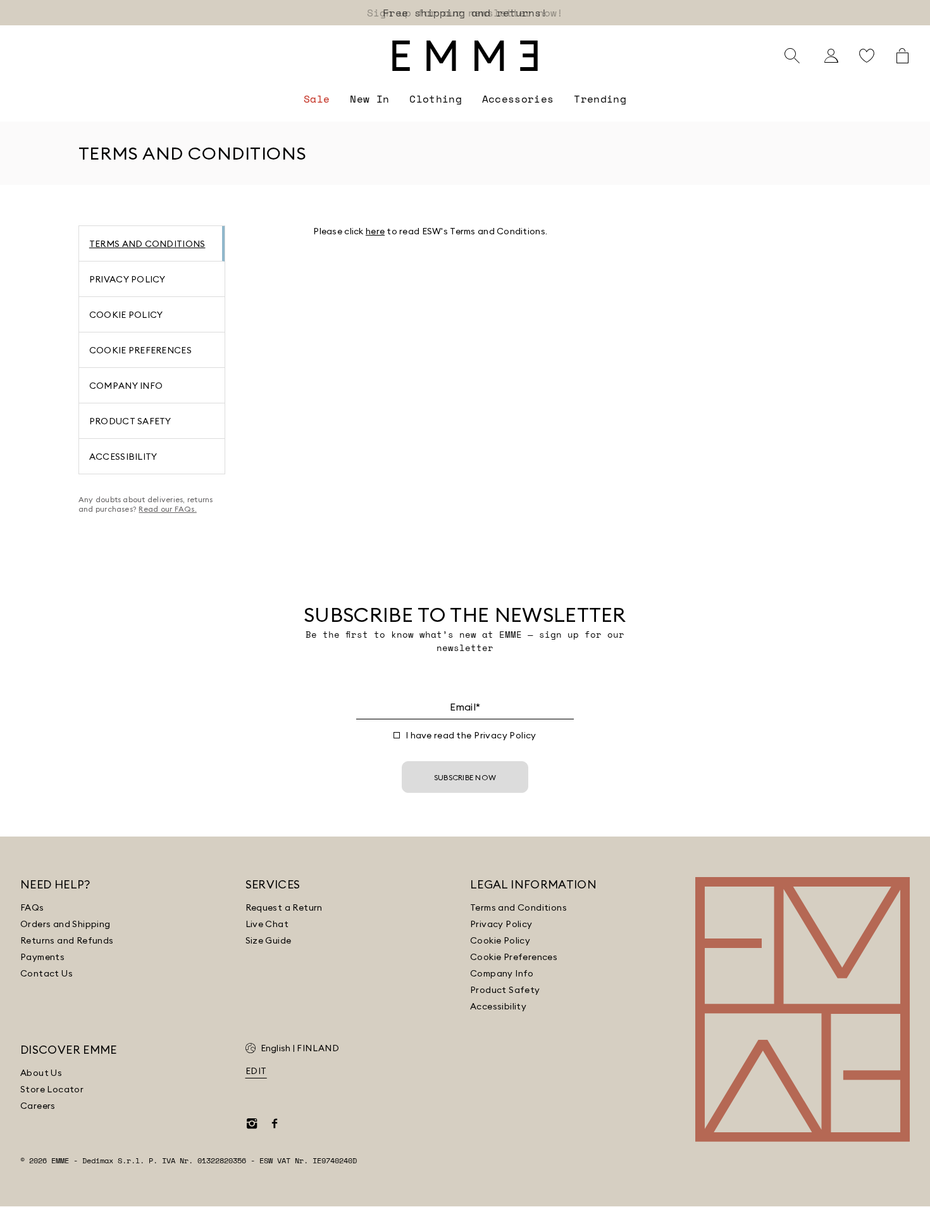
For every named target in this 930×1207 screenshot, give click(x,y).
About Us (41, 1072)
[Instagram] (251, 1123)
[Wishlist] (866, 55)
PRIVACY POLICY (127, 279)
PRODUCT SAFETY (130, 421)
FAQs (32, 907)
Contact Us (46, 973)
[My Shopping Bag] (902, 55)
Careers (38, 1105)
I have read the (471, 735)
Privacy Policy (505, 735)
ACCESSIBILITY (123, 456)
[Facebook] (274, 1123)
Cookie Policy (500, 940)
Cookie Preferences (513, 957)
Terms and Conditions (518, 907)
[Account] (831, 55)
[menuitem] (317, 98)
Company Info (502, 973)
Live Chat (267, 924)
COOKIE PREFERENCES (140, 350)
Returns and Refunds (67, 940)
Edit (256, 1071)
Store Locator (52, 1089)
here (375, 231)
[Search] (792, 55)
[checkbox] (397, 735)
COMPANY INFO (126, 385)
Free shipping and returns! (465, 12)
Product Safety (505, 989)
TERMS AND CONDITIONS (147, 244)
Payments (42, 957)
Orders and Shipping (65, 924)
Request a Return (284, 907)
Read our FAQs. (167, 509)
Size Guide (268, 940)
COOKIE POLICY (126, 314)
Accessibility (498, 1006)
